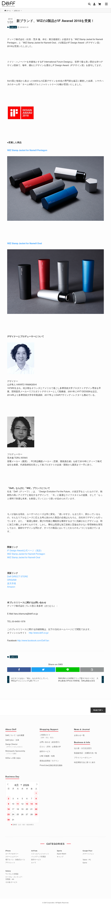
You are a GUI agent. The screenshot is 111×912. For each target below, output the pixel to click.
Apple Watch (61, 854)
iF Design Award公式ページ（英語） (25, 550)
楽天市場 (11, 583)
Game (85, 863)
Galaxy (8, 871)
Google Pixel (87, 851)
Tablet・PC (87, 860)
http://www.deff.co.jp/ (39, 632)
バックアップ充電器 (38, 856)
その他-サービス (11, 882)
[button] (19, 669)
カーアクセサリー (11, 854)
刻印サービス (45, 751)
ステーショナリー (11, 856)
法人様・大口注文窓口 (83, 748)
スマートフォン (88, 854)
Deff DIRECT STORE (17, 576)
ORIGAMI (12, 579)
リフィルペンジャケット (40, 854)
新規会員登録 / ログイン (49, 760)
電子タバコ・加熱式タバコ (15, 859)
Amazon (11, 586)
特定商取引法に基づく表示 (84, 762)
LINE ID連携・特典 (47, 756)
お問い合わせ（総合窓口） (50, 742)
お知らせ (13, 27)
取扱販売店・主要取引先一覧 (85, 753)
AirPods (34, 851)
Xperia (59, 851)
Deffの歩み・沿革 (12, 740)
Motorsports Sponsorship (15, 752)
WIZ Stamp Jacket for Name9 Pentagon (27, 150)
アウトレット (10, 862)
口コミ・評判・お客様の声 (50, 746)
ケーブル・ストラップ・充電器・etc (14, 878)
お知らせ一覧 (79, 735)
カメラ (33, 862)
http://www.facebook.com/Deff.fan (33, 640)
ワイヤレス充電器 (11, 874)
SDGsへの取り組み (13, 758)
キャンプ (60, 856)
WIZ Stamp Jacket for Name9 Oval (24, 243)
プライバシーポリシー (83, 757)
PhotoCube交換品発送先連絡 (51, 765)
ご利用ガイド (47, 736)
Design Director (14, 745)
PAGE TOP (97, 710)
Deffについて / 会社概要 (14, 735)
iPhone (8, 851)
